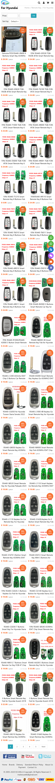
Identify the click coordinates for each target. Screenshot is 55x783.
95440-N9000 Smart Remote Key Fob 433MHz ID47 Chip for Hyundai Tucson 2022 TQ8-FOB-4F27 (41, 448)
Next (43, 746)
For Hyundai (48, 7)
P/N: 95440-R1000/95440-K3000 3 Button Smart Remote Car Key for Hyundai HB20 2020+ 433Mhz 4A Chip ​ (14, 341)
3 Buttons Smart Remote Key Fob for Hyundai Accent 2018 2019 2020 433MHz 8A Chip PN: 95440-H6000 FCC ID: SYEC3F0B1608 (14, 699)
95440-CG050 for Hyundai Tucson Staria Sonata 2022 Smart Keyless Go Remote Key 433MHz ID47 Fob (14, 413)
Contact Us (32, 767)
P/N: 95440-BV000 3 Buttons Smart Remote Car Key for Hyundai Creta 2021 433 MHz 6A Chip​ (41, 305)
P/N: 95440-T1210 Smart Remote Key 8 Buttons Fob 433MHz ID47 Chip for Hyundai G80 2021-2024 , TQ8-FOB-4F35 (14, 198)
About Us (49, 764)
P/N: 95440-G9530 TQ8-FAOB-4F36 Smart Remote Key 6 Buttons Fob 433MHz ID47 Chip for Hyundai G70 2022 (41, 54)
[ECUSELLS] (9, 2)
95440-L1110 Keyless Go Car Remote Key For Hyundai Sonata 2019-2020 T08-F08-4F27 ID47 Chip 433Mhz (14, 520)
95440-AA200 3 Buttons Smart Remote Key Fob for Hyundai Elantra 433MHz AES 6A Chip (41, 664)
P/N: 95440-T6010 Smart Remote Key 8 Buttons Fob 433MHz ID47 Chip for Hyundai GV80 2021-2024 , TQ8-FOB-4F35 (14, 234)
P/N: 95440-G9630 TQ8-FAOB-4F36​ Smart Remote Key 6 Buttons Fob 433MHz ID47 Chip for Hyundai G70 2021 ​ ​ (14, 90)
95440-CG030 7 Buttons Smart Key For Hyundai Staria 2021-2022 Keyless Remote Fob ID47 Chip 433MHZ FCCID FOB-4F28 (14, 628)
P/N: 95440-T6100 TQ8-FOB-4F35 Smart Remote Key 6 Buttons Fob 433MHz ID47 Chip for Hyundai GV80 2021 (41, 90)
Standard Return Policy (34, 764)
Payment (22, 767)
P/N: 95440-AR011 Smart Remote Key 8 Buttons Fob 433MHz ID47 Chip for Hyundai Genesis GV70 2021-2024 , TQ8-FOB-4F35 (14, 305)
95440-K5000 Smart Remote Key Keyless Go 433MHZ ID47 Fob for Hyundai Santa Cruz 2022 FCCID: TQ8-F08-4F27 (41, 377)
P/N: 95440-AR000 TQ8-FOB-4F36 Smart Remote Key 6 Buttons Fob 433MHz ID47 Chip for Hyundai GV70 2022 (41, 126)
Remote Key (36, 7)
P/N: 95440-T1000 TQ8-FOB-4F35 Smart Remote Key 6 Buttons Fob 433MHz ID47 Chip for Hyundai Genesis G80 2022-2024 (14, 126)
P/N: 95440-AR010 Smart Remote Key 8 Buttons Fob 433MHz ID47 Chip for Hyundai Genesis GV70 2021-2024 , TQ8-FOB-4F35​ (14, 269)
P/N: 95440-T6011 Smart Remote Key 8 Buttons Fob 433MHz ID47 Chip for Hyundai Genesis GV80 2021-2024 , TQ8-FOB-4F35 (41, 234)
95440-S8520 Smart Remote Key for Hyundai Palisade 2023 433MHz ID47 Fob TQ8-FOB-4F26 (13, 484)
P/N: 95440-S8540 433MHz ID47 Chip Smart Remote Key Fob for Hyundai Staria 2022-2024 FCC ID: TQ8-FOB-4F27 (41, 628)
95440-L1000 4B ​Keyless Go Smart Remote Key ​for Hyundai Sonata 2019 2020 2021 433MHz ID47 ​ (41, 413)
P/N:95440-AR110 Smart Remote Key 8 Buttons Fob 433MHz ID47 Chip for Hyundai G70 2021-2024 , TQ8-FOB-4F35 (41, 198)
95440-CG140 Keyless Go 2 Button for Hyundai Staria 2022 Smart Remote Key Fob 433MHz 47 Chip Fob (41, 592)
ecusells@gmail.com (29, 774)
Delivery (19, 764)
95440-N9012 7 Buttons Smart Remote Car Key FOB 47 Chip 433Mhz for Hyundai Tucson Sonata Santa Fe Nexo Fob (14, 664)
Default (14, 21)
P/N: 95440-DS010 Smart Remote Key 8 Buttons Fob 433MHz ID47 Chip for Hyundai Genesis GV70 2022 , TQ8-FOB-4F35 (41, 269)
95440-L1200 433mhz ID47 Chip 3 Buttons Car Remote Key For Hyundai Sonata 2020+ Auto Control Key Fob (14, 377)
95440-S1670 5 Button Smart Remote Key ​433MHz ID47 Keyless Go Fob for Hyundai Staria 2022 (14, 556)
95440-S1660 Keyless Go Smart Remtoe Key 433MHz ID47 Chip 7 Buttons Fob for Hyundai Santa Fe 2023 (41, 735)
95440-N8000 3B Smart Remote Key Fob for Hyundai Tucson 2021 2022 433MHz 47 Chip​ (41, 341)
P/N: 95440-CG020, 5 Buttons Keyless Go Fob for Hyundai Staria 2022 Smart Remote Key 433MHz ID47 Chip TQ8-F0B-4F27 (13, 592)
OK (33, 15)
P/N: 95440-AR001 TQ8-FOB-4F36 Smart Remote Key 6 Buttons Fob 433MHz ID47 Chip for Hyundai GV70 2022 (41, 162)
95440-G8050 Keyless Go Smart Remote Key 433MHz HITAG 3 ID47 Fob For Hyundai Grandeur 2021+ (14, 448)
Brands (12, 764)
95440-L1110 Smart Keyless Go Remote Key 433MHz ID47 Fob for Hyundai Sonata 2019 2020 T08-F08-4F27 (41, 484)
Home (27, 7)
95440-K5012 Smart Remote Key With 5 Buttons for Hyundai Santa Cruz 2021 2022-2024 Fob (41, 556)
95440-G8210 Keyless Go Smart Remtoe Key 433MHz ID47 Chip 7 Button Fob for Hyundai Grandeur (14, 735)
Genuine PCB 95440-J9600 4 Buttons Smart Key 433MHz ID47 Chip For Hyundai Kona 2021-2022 (14, 54)
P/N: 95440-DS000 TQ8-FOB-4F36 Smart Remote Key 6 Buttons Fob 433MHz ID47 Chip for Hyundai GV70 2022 (14, 162)
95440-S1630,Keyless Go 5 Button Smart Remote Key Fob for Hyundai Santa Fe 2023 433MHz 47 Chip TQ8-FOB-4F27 (41, 520)
